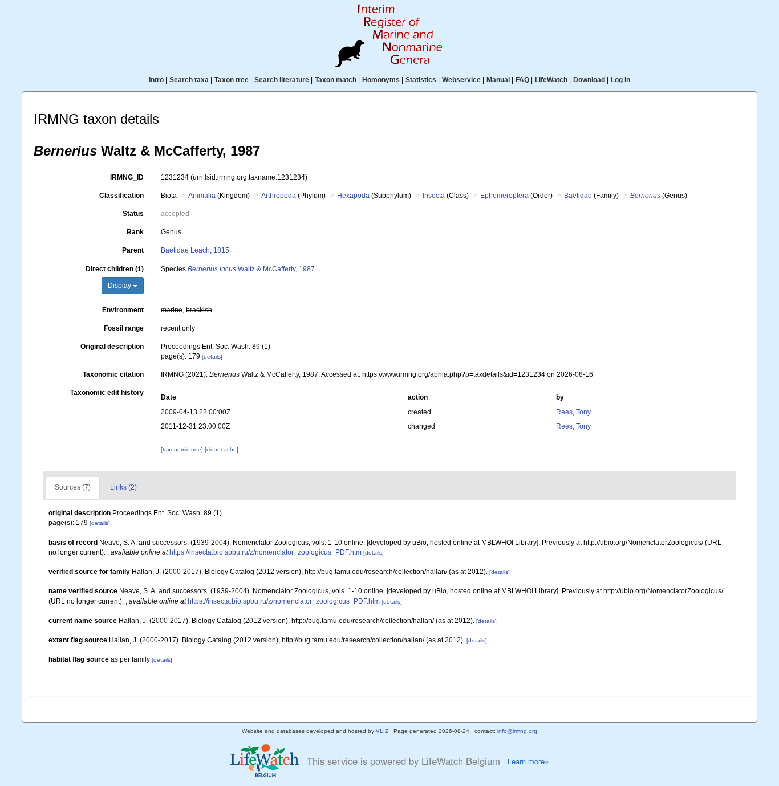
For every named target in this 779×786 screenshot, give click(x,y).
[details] (212, 356)
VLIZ (382, 731)
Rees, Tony (573, 412)
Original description (112, 347)
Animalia (202, 195)
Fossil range (124, 328)
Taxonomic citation (113, 374)
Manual (498, 80)
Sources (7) (73, 487)
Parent (133, 250)
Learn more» (528, 761)
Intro (156, 80)
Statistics (420, 80)
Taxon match (335, 80)
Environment (123, 310)
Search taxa (189, 80)
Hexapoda (353, 195)
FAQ (522, 80)
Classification (121, 195)
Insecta (434, 195)
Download (589, 80)
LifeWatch (551, 80)
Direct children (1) (115, 269)
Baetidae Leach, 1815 (195, 250)
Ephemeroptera (504, 195)
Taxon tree (231, 80)
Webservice (461, 80)
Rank (135, 232)
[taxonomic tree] (183, 449)
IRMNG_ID (127, 177)
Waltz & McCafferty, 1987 (251, 269)
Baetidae (578, 195)
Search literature (281, 80)
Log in (620, 80)
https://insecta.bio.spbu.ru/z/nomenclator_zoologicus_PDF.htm (265, 552)
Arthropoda (278, 195)
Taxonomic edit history (107, 393)
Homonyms (381, 80)
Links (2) (123, 487)
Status (133, 214)
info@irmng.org (517, 731)
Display (120, 286)
